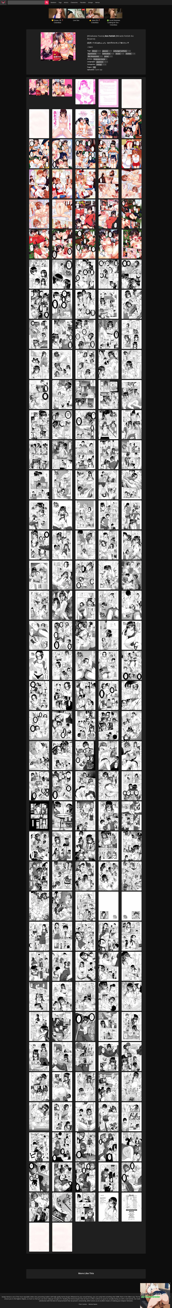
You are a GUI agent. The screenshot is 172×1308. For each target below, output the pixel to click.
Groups (90, 2)
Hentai (97, 2)
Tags (60, 2)
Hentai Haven (92, 1304)
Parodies (83, 2)
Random (53, 2)
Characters (74, 2)
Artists (66, 2)
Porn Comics (83, 1304)
